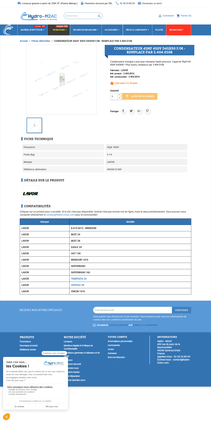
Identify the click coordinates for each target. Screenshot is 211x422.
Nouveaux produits (29, 345)
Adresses (112, 353)
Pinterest (147, 111)
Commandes (114, 345)
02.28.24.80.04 (127, 3)
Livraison (68, 341)
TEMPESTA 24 (79, 278)
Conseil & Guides (72, 372)
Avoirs (111, 349)
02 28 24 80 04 (182, 356)
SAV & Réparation (72, 376)
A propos (68, 360)
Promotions (25, 341)
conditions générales (118, 325)
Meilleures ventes (28, 349)
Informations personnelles (120, 341)
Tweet (131, 111)
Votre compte (117, 336)
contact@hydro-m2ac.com (60, 214)
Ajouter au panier (139, 96)
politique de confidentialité (145, 325)
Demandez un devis (152, 3)
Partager (123, 111)
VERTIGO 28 (77, 285)
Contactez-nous (71, 368)
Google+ (139, 111)
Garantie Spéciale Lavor (74, 380)
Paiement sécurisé (72, 364)
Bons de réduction (116, 357)
